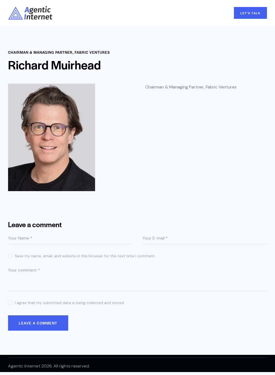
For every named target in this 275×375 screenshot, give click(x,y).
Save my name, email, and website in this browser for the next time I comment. (85, 255)
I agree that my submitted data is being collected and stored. (70, 302)
